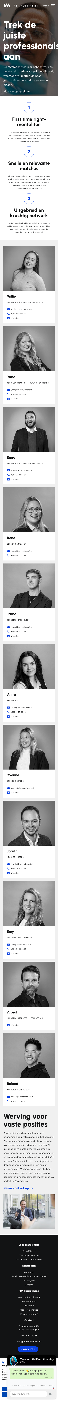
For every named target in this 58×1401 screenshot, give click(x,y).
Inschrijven (29, 1280)
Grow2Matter (29, 1251)
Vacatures (29, 1272)
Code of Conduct (29, 1310)
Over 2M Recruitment (29, 1297)
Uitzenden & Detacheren (29, 1259)
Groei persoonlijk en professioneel (29, 1276)
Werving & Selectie (29, 1255)
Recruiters (29, 1305)
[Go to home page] (23, 5)
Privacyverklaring (29, 1314)
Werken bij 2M (29, 1301)
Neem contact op (16, 1188)
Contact (29, 1284)
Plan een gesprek (14, 91)
